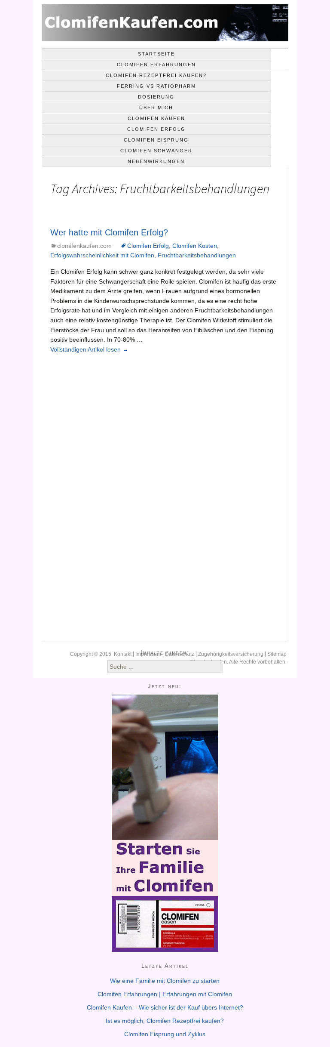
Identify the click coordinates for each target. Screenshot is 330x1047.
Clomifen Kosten (194, 245)
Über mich (156, 107)
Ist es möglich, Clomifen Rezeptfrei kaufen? (165, 1020)
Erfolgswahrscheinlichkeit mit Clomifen (102, 255)
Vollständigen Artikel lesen (89, 349)
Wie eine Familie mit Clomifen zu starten (165, 980)
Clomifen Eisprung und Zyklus (164, 1034)
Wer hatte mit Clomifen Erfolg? (109, 232)
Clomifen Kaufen (156, 118)
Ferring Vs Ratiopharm (156, 86)
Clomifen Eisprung (156, 139)
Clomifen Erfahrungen (156, 64)
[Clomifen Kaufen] (165, 25)
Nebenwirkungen (156, 161)
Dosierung (156, 96)
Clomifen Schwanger (156, 150)
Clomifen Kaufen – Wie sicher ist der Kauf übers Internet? (165, 1007)
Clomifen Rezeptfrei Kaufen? (156, 75)
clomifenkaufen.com (84, 245)
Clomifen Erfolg (156, 129)
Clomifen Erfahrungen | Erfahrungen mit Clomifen (165, 994)
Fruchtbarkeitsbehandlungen (197, 255)
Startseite (156, 53)
